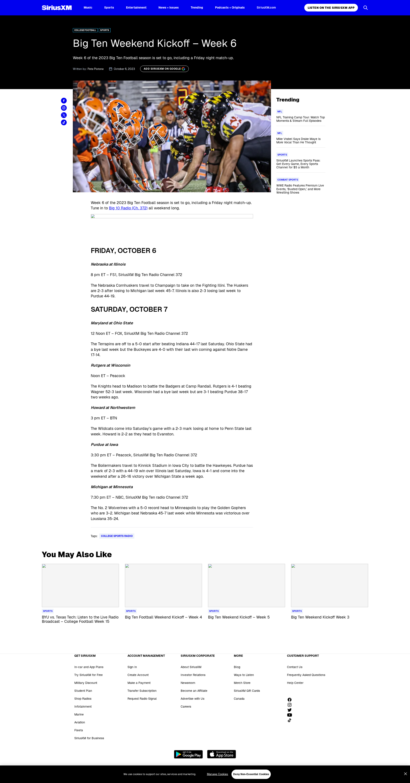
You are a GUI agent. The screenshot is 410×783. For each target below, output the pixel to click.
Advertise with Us (192, 699)
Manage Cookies (217, 774)
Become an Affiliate (194, 691)
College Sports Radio (117, 536)
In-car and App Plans (88, 667)
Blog (237, 667)
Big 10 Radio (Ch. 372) (128, 208)
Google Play (188, 754)
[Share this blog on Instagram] (64, 108)
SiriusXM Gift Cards (247, 691)
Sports (109, 7)
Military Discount (85, 683)
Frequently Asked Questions (306, 675)
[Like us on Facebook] (291, 699)
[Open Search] (365, 7)
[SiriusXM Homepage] (57, 7)
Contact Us (294, 667)
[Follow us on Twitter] (291, 709)
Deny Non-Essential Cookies (251, 774)
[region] (205, 774)
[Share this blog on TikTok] (64, 122)
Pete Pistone (96, 69)
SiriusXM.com (266, 7)
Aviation (79, 722)
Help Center (295, 683)
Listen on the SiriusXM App (331, 8)
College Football (85, 30)
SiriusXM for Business (89, 738)
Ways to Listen (244, 675)
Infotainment (83, 706)
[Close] (405, 774)
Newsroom (188, 683)
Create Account (138, 675)
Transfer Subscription (142, 691)
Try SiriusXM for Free (88, 675)
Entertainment (136, 7)
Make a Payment (139, 683)
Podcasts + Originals (230, 7)
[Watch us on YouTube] (291, 715)
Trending (197, 7)
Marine (79, 714)
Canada (239, 699)
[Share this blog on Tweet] (64, 115)
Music (88, 7)
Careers (186, 706)
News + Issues (168, 7)
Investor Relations (193, 675)
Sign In (132, 667)
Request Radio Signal (142, 699)
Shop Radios (82, 699)
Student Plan (83, 691)
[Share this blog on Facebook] (64, 101)
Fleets (78, 730)
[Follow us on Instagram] (291, 704)
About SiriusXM (191, 667)
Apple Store (221, 754)
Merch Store (242, 683)
